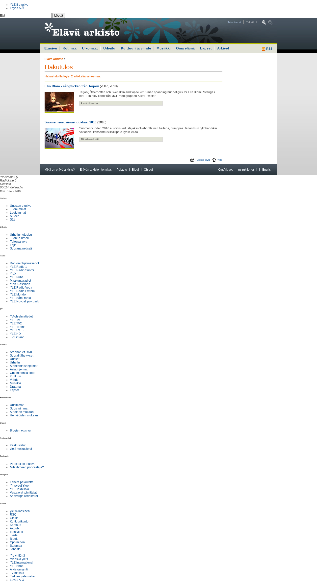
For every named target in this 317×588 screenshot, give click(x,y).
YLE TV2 (16, 323)
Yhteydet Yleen (20, 485)
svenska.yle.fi (19, 559)
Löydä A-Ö (17, 8)
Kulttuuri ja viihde (136, 48)
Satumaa (16, 545)
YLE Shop (17, 566)
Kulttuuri (15, 376)
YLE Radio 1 (18, 267)
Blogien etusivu (20, 430)
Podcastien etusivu (22, 464)
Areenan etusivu (21, 352)
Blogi (135, 169)
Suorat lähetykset (21, 355)
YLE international (21, 562)
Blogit (14, 539)
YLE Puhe (17, 277)
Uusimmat (17, 405)
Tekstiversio (235, 22)
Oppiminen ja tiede (22, 373)
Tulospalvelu (18, 241)
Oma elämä (185, 48)
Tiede (14, 535)
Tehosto (15, 549)
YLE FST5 (17, 330)
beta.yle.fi (16, 532)
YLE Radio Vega (21, 287)
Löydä (58, 15)
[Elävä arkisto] (95, 30)
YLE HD (15, 334)
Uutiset (14, 359)
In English (265, 169)
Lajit (13, 245)
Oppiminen (17, 542)
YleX (13, 273)
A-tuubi (15, 528)
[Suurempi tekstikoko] (264, 22)
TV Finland (17, 337)
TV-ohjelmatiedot (21, 316)
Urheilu (109, 48)
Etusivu (50, 48)
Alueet (14, 216)
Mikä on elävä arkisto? (60, 169)
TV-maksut (17, 573)
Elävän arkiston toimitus (96, 169)
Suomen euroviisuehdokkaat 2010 (70, 122)
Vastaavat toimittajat (23, 492)
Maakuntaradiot (20, 280)
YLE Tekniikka (19, 489)
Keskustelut (18, 445)
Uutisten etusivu (20, 205)
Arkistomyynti (19, 569)
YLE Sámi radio (20, 298)
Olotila (14, 518)
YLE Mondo (18, 294)
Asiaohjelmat (18, 369)
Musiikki (164, 48)
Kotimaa (70, 48)
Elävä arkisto (54, 59)
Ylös (219, 159)
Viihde (14, 380)
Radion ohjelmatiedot (24, 263)
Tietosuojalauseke (22, 576)
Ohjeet (148, 169)
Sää (12, 219)
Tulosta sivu (202, 159)
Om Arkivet (225, 169)
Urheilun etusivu (21, 234)
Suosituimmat (19, 408)
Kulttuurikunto (19, 521)
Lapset (206, 48)
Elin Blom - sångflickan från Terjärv (72, 86)
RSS (268, 48)
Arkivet (223, 48)
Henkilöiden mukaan (24, 415)
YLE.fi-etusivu (19, 4)
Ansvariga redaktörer (24, 496)
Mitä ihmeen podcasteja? (27, 467)
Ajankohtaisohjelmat (23, 366)
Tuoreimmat (18, 209)
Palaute (122, 169)
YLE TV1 (16, 320)
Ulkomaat (90, 48)
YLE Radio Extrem (22, 291)
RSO (13, 514)
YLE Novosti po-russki (25, 301)
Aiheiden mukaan (22, 412)
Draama (15, 386)
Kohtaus (15, 525)
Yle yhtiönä (17, 555)
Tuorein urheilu (20, 238)
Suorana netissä (21, 248)
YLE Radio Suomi (22, 270)
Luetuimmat (18, 212)
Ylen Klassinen (20, 284)
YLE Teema (18, 327)
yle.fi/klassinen (20, 511)
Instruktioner (246, 169)
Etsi (3, 15)
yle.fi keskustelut (21, 449)
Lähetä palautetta (21, 482)
